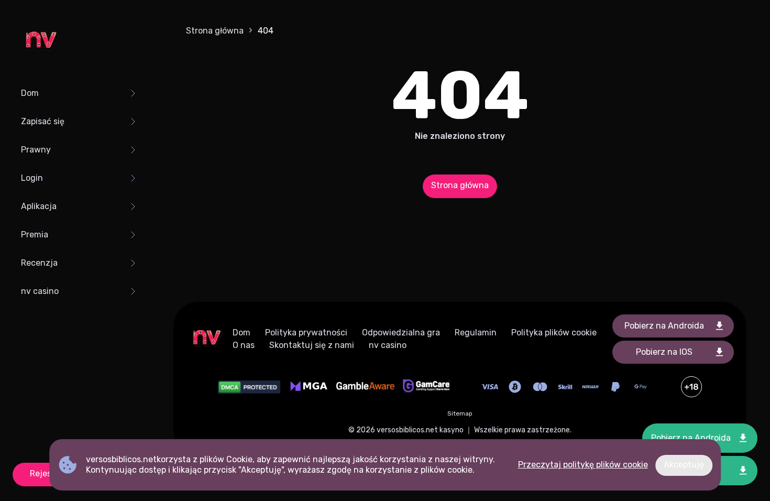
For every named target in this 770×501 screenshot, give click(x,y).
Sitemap (459, 413)
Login (32, 178)
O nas (244, 345)
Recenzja (39, 263)
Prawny (36, 150)
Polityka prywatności (306, 332)
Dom (30, 93)
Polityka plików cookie (554, 332)
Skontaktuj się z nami (311, 345)
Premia (34, 234)
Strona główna (215, 31)
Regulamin (476, 332)
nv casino (40, 291)
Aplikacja (39, 206)
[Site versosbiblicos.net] (41, 42)
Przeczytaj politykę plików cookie (583, 465)
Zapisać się (42, 121)
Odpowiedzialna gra (401, 332)
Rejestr (44, 473)
